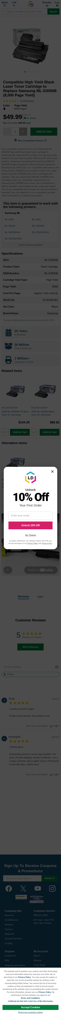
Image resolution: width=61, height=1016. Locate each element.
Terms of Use (47, 543)
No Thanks (30, 535)
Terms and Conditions (30, 998)
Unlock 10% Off (30, 525)
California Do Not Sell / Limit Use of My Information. (30, 1001)
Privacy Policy (24, 977)
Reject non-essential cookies (30, 1012)
